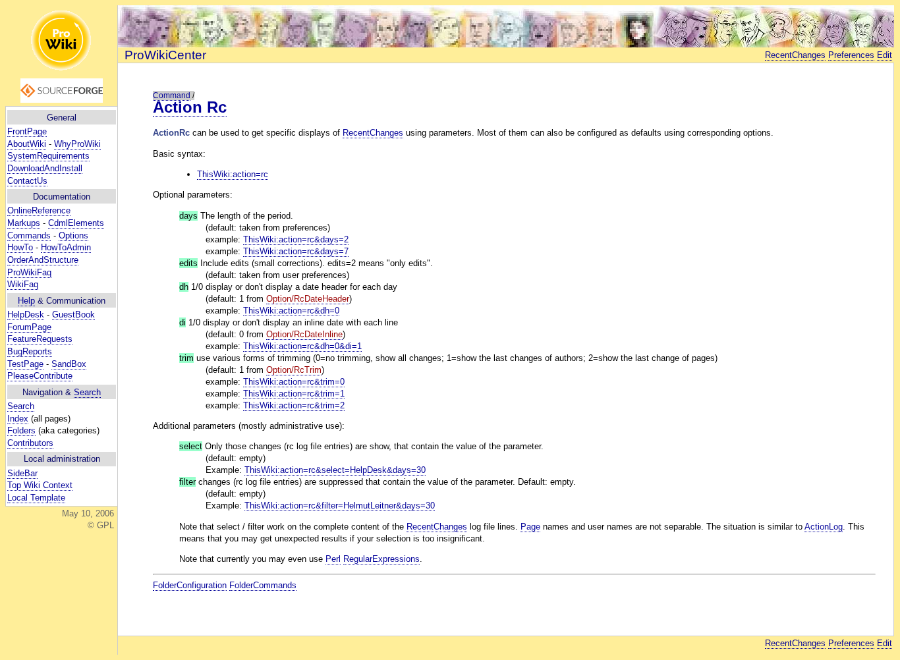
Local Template (36, 498)
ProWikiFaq (29, 272)
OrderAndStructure (42, 260)
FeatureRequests (39, 339)
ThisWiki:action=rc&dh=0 (291, 311)
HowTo (20, 247)
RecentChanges (795, 55)
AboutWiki (26, 144)
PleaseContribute (39, 376)
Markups (23, 223)
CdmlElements (76, 223)
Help (26, 301)
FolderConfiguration (190, 585)
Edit (884, 55)
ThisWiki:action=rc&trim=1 (294, 394)
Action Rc (190, 107)
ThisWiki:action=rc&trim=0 (294, 382)
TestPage (25, 364)
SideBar (22, 473)
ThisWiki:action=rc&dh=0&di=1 (302, 346)
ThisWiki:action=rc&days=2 (296, 239)
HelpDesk (25, 314)
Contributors (30, 443)
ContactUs (27, 181)
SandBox (68, 364)
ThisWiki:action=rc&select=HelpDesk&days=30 (335, 470)
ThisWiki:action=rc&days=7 (296, 251)
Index (17, 419)
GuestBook (73, 314)
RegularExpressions (381, 559)
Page (530, 527)
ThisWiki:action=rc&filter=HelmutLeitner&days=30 (339, 505)
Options (73, 235)
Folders (21, 430)
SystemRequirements (48, 156)
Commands (29, 235)
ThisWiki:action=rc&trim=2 (294, 405)
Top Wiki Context (39, 485)
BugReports (29, 351)
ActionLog (823, 527)
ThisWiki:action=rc (232, 174)
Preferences (851, 55)
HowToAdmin (66, 247)
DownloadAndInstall (44, 168)
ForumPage (29, 327)
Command (171, 95)
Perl (333, 559)
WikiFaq (22, 284)
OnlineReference (38, 210)
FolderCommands (262, 585)
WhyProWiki (77, 144)
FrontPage (27, 131)
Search (87, 392)
